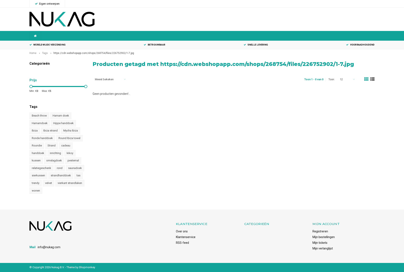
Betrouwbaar (156, 44)
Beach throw (39, 115)
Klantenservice (185, 237)
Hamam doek (61, 115)
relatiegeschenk (41, 168)
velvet (48, 183)
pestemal (73, 160)
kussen (36, 160)
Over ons (182, 231)
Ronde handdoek (42, 138)
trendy (35, 183)
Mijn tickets (319, 242)
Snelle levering (257, 44)
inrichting (55, 153)
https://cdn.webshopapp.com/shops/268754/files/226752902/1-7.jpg (93, 53)
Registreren (320, 231)
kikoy (70, 153)
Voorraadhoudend (362, 44)
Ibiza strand (50, 130)
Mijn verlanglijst (322, 248)
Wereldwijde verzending (49, 44)
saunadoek (75, 168)
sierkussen (38, 175)
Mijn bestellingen (323, 237)
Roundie (37, 145)
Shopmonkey (87, 267)
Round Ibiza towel (69, 138)
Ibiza (35, 130)
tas (78, 175)
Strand (52, 145)
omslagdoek (54, 160)
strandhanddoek (61, 175)
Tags (45, 53)
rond (59, 168)
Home (32, 53)
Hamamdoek (40, 123)
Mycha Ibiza (70, 130)
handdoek (38, 153)
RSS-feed (182, 242)
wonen (36, 190)
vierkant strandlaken (70, 183)
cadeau (65, 145)
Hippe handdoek (63, 123)
